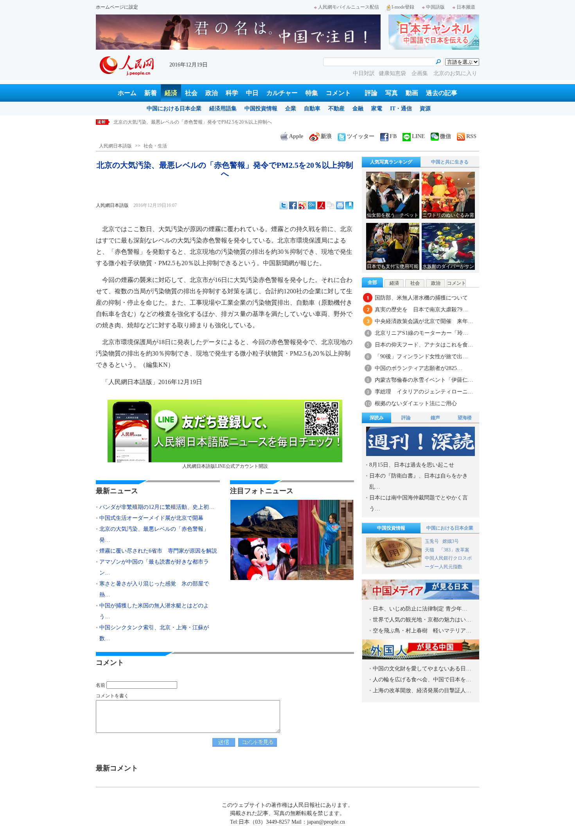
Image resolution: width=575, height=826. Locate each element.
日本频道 (465, 7)
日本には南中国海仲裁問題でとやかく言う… (418, 503)
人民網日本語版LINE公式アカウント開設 (225, 466)
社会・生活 (155, 146)
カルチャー (282, 93)
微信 (445, 136)
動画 (412, 93)
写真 (391, 93)
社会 (191, 93)
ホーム (127, 93)
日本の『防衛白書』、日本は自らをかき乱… (418, 481)
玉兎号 (432, 541)
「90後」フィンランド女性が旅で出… (421, 356)
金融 (357, 108)
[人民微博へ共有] (321, 205)
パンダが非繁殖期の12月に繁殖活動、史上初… (156, 507)
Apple (296, 136)
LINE (418, 136)
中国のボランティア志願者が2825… (418, 368)
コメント (338, 93)
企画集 (420, 73)
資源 (425, 108)
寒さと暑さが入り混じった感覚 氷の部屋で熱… (154, 589)
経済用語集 (223, 108)
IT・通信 (401, 108)
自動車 (312, 108)
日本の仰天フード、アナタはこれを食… (424, 345)
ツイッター (360, 136)
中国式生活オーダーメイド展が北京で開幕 (151, 518)
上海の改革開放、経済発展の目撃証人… (422, 690)
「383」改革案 (454, 550)
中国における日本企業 (174, 108)
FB (393, 136)
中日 (252, 93)
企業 (290, 108)
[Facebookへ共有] (293, 205)
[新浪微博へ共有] (302, 205)
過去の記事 (441, 93)
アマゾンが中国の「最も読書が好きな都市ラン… (154, 567)
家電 (376, 108)
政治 (211, 93)
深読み (377, 417)
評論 (371, 93)
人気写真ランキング (391, 162)
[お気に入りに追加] (349, 205)
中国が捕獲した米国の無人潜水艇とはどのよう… (154, 611)
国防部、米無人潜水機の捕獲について (421, 298)
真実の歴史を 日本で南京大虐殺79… (421, 309)
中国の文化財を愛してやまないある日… (422, 669)
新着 (150, 93)
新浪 (326, 136)
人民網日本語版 (115, 146)
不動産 (336, 108)
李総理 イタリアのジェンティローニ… (424, 392)
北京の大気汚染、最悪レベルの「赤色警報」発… (154, 534)
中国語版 (435, 7)
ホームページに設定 (117, 7)
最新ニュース (117, 491)
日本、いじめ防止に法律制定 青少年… (420, 609)
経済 (171, 93)
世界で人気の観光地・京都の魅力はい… (422, 620)
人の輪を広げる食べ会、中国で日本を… (422, 679)
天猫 (430, 550)
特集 (311, 93)
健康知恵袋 (393, 73)
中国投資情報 (260, 108)
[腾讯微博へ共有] (312, 205)
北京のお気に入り (455, 73)
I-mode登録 (403, 7)
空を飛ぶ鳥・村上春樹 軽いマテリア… (422, 631)
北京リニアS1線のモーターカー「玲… (421, 333)
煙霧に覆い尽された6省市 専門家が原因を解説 (163, 122)
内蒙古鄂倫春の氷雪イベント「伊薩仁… (424, 380)
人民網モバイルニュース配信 (348, 7)
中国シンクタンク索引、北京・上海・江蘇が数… (154, 633)
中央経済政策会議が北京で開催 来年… (424, 321)
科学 (232, 93)
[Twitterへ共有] (284, 205)
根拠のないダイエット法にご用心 (416, 403)
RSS (471, 136)
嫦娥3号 (450, 541)
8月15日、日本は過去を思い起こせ (411, 465)
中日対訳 (364, 73)
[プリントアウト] (340, 205)
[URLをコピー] (330, 205)
